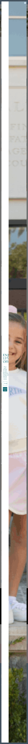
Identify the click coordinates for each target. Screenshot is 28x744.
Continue (5, 389)
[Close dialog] (25, 3)
